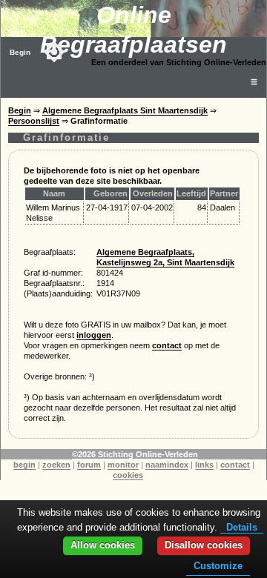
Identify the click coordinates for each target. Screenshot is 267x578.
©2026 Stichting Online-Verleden (135, 454)
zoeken (56, 464)
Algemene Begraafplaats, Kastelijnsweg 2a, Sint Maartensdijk (165, 257)
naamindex (166, 464)
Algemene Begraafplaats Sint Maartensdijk (125, 110)
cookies (128, 475)
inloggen (93, 334)
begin (24, 464)
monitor (123, 464)
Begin (20, 52)
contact (167, 345)
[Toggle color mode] (54, 52)
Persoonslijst (33, 120)
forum (89, 464)
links (204, 464)
